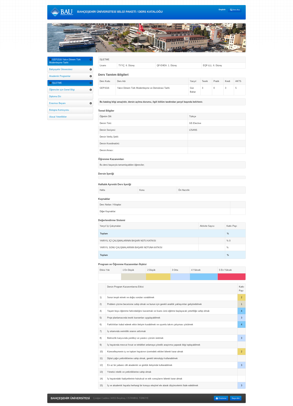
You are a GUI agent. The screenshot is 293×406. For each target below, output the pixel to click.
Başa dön (236, 398)
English (222, 9)
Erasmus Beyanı (57, 103)
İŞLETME (57, 83)
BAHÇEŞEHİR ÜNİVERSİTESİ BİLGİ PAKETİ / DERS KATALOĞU (119, 11)
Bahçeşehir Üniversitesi (60, 69)
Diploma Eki (55, 96)
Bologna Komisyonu (59, 110)
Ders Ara (236, 10)
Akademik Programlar (59, 76)
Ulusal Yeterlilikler (58, 116)
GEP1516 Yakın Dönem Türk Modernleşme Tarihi (65, 61)
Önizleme (222, 398)
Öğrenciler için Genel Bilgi (62, 89)
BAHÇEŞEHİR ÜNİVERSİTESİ (70, 398)
